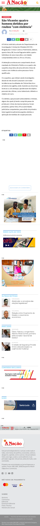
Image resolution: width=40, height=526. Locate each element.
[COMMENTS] (31, 39)
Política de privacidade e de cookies (23, 517)
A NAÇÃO (15, 31)
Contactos (5, 499)
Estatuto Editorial (8, 503)
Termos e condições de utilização (21, 519)
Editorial (5, 502)
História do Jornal (8, 508)
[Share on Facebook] (9, 39)
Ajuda (6, 517)
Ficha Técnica (6, 505)
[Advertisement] (20, 162)
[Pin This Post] (22, 39)
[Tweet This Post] (13, 39)
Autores (5, 497)
